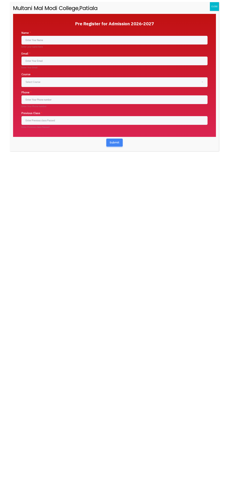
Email (25, 53)
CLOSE (214, 6)
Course (27, 74)
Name (26, 32)
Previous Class (31, 113)
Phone (26, 92)
